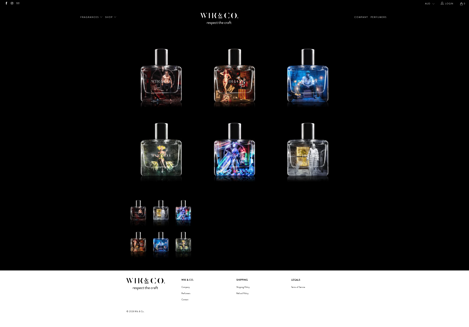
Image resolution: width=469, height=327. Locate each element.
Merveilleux (234, 79)
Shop (109, 17)
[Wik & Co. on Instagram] (11, 3)
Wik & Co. (139, 311)
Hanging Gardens (161, 153)
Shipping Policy (243, 287)
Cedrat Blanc (308, 153)
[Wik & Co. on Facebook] (6, 3)
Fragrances (90, 17)
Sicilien (308, 79)
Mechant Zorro (161, 79)
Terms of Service (298, 287)
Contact (184, 299)
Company (361, 17)
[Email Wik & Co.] (17, 3)
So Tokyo (234, 153)
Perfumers (379, 17)
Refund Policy (242, 293)
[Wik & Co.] (236, 19)
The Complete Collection (161, 227)
